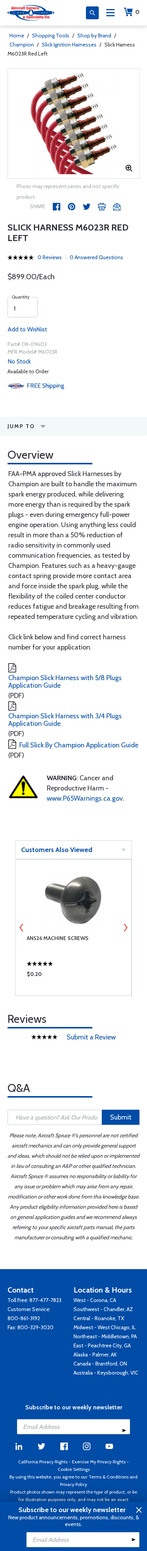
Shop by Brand (94, 35)
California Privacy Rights (42, 1461)
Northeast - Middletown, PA (105, 1336)
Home (16, 35)
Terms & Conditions (109, 1477)
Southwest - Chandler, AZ (103, 1309)
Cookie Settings (74, 1469)
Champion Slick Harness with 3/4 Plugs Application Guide (65, 719)
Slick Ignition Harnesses (69, 44)
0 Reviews (50, 257)
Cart (137, 11)
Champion (21, 44)
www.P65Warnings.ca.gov (85, 798)
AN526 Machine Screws (58, 938)
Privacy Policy (73, 1484)
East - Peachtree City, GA (102, 1345)
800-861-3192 (24, 1318)
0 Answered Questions (96, 257)
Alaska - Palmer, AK (95, 1354)
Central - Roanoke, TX (99, 1318)
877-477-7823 (45, 1300)
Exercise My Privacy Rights (99, 1461)
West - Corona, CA (95, 1300)
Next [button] (125, 927)
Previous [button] (21, 927)
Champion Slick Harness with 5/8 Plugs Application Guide (65, 681)
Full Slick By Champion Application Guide (78, 745)
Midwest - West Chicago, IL (105, 1327)
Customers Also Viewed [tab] (56, 850)
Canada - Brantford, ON (100, 1363)
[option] (73, 123)
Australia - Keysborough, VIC (106, 1372)
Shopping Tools (50, 35)
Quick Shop (73, 976)
